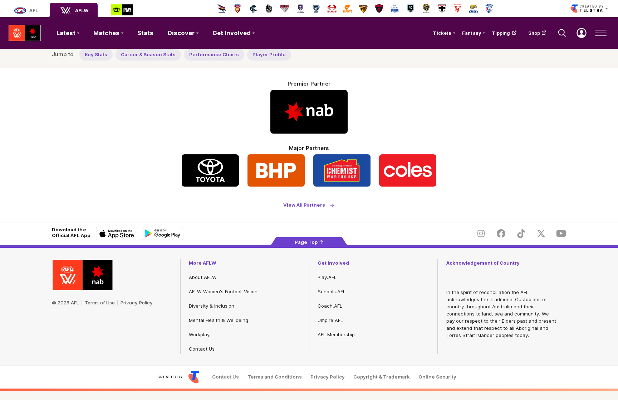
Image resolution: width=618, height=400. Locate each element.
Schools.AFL (331, 291)
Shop (534, 33)
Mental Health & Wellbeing (218, 320)
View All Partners (304, 205)
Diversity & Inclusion (211, 306)
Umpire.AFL (330, 320)
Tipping (501, 33)
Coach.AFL (330, 306)
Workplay (199, 334)
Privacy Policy (137, 302)
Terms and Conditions (274, 377)
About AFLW (203, 277)
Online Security (437, 377)
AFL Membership (336, 334)
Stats (145, 33)
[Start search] (562, 33)
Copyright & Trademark (381, 377)
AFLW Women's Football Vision (223, 291)
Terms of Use (100, 302)
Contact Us (202, 349)
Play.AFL (327, 277)
